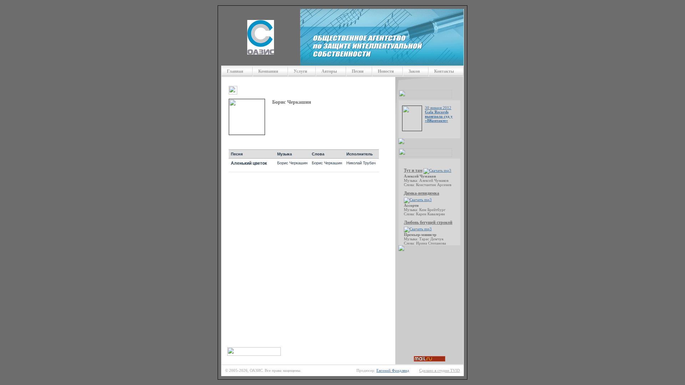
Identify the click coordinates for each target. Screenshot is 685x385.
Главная (235, 71)
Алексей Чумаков (433, 180)
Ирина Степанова (431, 243)
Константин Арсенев (433, 185)
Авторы (329, 71)
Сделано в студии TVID (439, 370)
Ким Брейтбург (432, 209)
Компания (268, 71)
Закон (414, 71)
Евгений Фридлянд (392, 370)
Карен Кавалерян (430, 214)
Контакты (444, 71)
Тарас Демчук (431, 239)
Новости (386, 71)
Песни (358, 71)
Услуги (300, 71)
